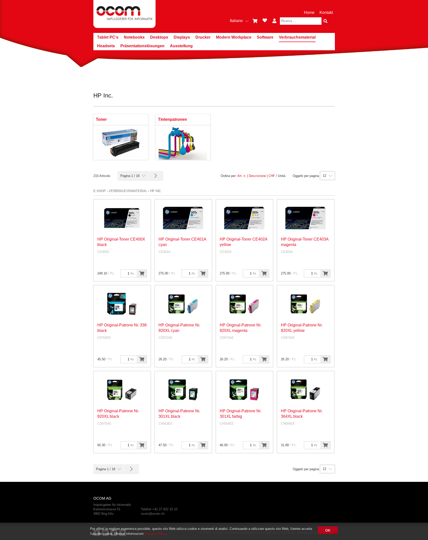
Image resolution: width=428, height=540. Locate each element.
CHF (271, 176)
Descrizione (257, 176)
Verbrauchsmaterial (297, 37)
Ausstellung (181, 46)
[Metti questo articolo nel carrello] (142, 273)
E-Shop (99, 191)
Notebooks (134, 37)
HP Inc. (156, 191)
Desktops (159, 37)
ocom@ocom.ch (152, 513)
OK (327, 530)
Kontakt (326, 12)
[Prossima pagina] (155, 176)
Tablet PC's (107, 37)
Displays (182, 37)
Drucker (203, 37)
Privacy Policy (155, 534)
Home (309, 12)
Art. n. (241, 176)
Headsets (106, 46)
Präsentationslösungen (142, 46)
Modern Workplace (233, 37)
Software (265, 37)
